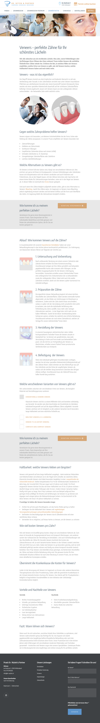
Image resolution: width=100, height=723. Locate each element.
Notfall (91, 10)
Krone (47, 182)
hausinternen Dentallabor (50, 245)
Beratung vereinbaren (71, 205)
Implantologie (41, 677)
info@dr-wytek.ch (9, 673)
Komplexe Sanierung (42, 670)
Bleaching (29, 189)
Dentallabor (40, 666)
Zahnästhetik (40, 680)
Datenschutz (15, 686)
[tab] (50, 397)
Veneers (39, 673)
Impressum (7, 686)
